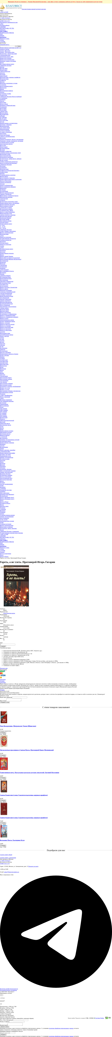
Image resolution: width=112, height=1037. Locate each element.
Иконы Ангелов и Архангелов (8, 287)
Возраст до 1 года (5, 388)
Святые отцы (3, 111)
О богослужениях (5, 130)
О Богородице (4, 198)
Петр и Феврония (5, 305)
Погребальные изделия (6, 392)
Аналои (2, 340)
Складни (2, 331)
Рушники (2, 394)
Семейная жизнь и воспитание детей (10, 152)
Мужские (2, 463)
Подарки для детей (5, 454)
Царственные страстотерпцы (8, 306)
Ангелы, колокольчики (6, 484)
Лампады (2, 349)
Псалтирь (2, 74)
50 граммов (3, 414)
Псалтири (2, 166)
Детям (1, 485)
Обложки (2, 468)
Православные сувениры (7, 442)
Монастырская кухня (6, 213)
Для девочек (3, 382)
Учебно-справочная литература (9, 161)
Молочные (3, 368)
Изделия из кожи (4, 459)
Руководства (3, 95)
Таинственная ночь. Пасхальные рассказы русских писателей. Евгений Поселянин (29, 772)
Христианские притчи (6, 144)
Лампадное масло (5, 423)
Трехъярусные (4, 362)
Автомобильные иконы (6, 334)
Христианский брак (5, 155)
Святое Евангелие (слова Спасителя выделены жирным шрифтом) (24, 795)
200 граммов (3, 411)
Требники (2, 99)
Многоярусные (4, 364)
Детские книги (4, 222)
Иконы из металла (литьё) (7, 324)
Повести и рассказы (5, 237)
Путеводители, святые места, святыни (10, 158)
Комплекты (3, 188)
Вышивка (2, 510)
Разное (2, 530)
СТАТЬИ (2, 41)
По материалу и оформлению (8, 314)
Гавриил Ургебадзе (5, 300)
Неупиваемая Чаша (5, 277)
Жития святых (4, 113)
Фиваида (2, 419)
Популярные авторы (5, 221)
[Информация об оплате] (56, 675)
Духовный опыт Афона (6, 210)
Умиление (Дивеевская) (6, 281)
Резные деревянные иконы (7, 321)
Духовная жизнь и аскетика (7, 175)
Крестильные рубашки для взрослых (10, 391)
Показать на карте (33, 866)
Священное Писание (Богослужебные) (11, 96)
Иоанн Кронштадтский (6, 296)
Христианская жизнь (9, 613)
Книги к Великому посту (7, 497)
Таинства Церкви (5, 135)
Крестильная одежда (5, 377)
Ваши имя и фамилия (6, 697)
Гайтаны (2, 345)
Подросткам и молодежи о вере (9, 201)
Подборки (3, 189)
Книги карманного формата (8, 186)
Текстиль (2, 343)
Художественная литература (8, 238)
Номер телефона (4, 1021)
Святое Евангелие (5, 71)
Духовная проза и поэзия (7, 142)
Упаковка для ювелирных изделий (9, 439)
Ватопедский (3, 417)
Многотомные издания (6, 206)
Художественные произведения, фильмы (11, 533)
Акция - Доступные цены (7, 52)
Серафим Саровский (6, 294)
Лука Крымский (4, 297)
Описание (3, 682)
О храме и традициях (6, 132)
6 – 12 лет (2, 226)
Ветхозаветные (4, 114)
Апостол (2, 73)
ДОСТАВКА (4, 31)
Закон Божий (3, 76)
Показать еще (4, 668)
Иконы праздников (5, 312)
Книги (2, 481)
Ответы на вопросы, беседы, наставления (11, 139)
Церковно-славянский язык (7, 105)
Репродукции (4, 147)
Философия (3, 110)
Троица (2, 513)
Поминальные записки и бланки (9, 354)
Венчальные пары (5, 333)
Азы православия (5, 127)
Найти (19, 46)
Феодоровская (4, 280)
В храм (2, 339)
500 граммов (3, 416)
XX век (2, 121)
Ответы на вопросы (5, 182)
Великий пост (4, 496)
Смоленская (3, 265)
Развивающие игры (5, 456)
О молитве (3, 84)
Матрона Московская (6, 302)
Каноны (2, 81)
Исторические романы (6, 209)
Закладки (2, 460)
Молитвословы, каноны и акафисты (10, 77)
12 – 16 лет (3, 228)
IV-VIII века (3, 117)
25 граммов (3, 413)
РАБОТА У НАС (4, 38)
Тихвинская (3, 266)
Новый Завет (3, 70)
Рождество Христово (6, 479)
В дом (1, 346)
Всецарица (3, 272)
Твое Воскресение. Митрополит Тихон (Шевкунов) (18, 726)
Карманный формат (5, 218)
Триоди (2, 101)
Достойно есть (4, 284)
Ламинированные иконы (7, 320)
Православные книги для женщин (9, 203)
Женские (2, 465)
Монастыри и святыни (6, 527)
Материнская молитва (6, 197)
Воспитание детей (5, 154)
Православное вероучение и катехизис (11, 179)
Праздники (3, 133)
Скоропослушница (5, 275)
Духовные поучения (5, 524)
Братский (2, 422)
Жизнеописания (4, 126)
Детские (2, 184)
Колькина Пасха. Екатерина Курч (12, 840)
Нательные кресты (5, 433)
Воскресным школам (6, 216)
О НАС (2, 40)
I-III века (2, 116)
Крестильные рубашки (6, 383)
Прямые (2, 357)
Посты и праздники (5, 553)
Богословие (3, 108)
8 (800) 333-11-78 (4, 21)
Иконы (2, 504)
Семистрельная (4, 269)
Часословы (3, 102)
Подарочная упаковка (6, 475)
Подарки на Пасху (5, 503)
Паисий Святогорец (5, 299)
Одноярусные (4, 360)
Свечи (2, 398)
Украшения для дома (6, 490)
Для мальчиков (4, 380)
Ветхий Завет (4, 68)
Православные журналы (7, 253)
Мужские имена (4, 309)
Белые (1, 367)
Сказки (2, 246)
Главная (2, 552)
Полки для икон (4, 355)
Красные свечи (4, 506)
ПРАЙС (2, 35)
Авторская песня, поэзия (7, 521)
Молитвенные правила (6, 90)
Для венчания (4, 376)
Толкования (3, 107)
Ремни (2, 462)
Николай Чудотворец (6, 290)
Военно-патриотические (7, 192)
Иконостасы (3, 365)
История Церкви (4, 148)
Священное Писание (6, 164)
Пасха (1, 500)
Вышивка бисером (5, 473)
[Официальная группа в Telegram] (56, 987)
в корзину (3, 646)
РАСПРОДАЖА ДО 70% (7, 28)
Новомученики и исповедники (8, 123)
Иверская (2, 263)
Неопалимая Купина (5, 278)
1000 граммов (4, 410)
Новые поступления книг (7, 59)
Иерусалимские (4, 405)
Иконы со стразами (5, 326)
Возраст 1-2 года (4, 389)
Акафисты (3, 80)
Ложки (2, 448)
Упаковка (2, 491)
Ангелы (2, 445)
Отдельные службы (5, 93)
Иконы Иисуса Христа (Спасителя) (10, 257)
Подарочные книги (5, 441)
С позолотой (3, 436)
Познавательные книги (6, 249)
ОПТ (1, 34)
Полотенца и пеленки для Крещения (10, 386)
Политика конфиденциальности (9, 989)
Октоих (2, 92)
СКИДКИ (3, 27)
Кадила (2, 342)
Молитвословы (4, 79)
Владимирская (4, 260)
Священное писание (5, 65)
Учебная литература (5, 240)
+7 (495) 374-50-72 (5, 18)
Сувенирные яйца (5, 451)
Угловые (2, 358)
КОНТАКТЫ (3, 37)
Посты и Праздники (5, 181)
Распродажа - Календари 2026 (8, 53)
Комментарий (4, 1025)
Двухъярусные (4, 361)
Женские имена (4, 311)
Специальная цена (5, 55)
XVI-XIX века (4, 120)
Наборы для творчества (6, 457)
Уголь (1, 426)
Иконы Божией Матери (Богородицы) (10, 259)
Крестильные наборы (6, 379)
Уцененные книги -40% (6, 56)
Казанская (3, 262)
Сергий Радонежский (6, 293)
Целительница (4, 286)
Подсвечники (4, 351)
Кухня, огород (4, 160)
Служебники (3, 98)
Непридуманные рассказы (7, 204)
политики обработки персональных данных (61, 1028)
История (2, 150)
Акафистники (4, 172)
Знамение (2, 268)
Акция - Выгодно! (5, 50)
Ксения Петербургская (6, 303)
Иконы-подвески (5, 435)
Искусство (3, 145)
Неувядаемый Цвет (5, 283)
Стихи (2, 235)
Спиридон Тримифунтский (7, 292)
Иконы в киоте (4, 318)
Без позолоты (3, 438)
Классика (2, 252)
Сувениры (3, 488)
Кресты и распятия (5, 352)
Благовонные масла (5, 425)
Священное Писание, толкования (9, 531)
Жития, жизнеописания (6, 232)
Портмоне (3, 466)
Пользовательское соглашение (8, 990)
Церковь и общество (5, 151)
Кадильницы (3, 348)
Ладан (1, 407)
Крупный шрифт (4, 219)
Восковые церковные (6, 399)
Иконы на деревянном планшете (9, 317)
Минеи (2, 89)
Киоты (2, 428)
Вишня (2, 373)
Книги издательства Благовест (8, 163)
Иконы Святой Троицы (6, 256)
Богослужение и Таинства (7, 178)
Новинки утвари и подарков (8, 61)
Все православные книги (7, 64)
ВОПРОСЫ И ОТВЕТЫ (7, 32)
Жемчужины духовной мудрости (9, 195)
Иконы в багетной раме (6, 327)
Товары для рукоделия (6, 472)
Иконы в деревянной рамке (7, 315)
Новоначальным (4, 129)
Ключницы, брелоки (5, 469)
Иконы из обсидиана (6, 330)
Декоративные (4, 404)
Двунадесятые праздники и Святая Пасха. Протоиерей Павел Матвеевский (27, 750)
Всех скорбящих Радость (7, 271)
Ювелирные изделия (6, 432)
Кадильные (3, 402)
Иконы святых (4, 289)
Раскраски (3, 241)
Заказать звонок (5, 1026)
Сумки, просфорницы (6, 395)
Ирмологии (3, 87)
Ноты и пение (4, 104)
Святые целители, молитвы (7, 215)
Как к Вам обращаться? (6, 1020)
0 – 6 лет (2, 225)
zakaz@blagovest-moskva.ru (11, 872)
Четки (1, 429)
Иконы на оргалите (5, 328)
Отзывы (2, 690)
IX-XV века (3, 118)
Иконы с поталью (5, 323)
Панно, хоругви (4, 336)
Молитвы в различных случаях (8, 83)
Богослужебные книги (6, 86)
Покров (2, 274)
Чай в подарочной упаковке (8, 470)
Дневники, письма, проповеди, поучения (11, 141)
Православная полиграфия (7, 453)
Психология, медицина (6, 157)
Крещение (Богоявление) (7, 494)
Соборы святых (4, 308)
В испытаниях (4, 191)
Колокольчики (4, 447)
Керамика (2, 444)
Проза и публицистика (6, 185)
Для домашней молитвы (7, 401)
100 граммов (3, 408)
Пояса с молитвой (5, 397)
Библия (2, 67)
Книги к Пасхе (4, 502)
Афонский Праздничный (7, 420)
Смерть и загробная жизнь (7, 136)
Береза (2, 370)
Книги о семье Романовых (7, 212)
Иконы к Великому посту (7, 499)
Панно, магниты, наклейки (7, 450)
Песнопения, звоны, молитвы (8, 528)
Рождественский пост (6, 478)
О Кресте (2, 200)
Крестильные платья (5, 385)
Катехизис (3, 138)
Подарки (2, 482)
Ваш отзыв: (3, 700)
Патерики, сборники (6, 124)
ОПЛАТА (2, 29)
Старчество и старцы (6, 207)
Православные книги (6, 223)
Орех (1, 371)
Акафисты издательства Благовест (9, 170)
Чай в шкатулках (4, 493)
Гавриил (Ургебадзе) (5, 194)
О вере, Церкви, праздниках (8, 231)
